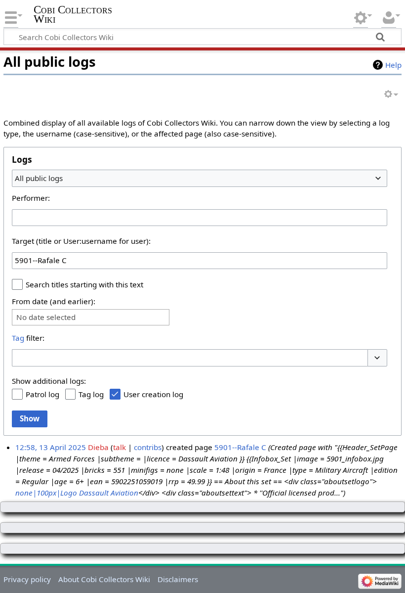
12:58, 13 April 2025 (50, 447)
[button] (377, 357)
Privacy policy (27, 579)
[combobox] (199, 178)
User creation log (153, 394)
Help (393, 65)
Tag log (91, 394)
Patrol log (42, 394)
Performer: (31, 198)
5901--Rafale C (240, 447)
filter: (28, 338)
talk (119, 447)
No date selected (46, 317)
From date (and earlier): (53, 301)
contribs (148, 447)
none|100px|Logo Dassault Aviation (76, 493)
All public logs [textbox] (39, 178)
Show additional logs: (49, 381)
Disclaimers (178, 579)
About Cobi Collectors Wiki (104, 579)
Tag (18, 338)
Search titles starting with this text (84, 284)
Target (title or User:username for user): (81, 241)
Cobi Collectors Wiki (73, 14)
